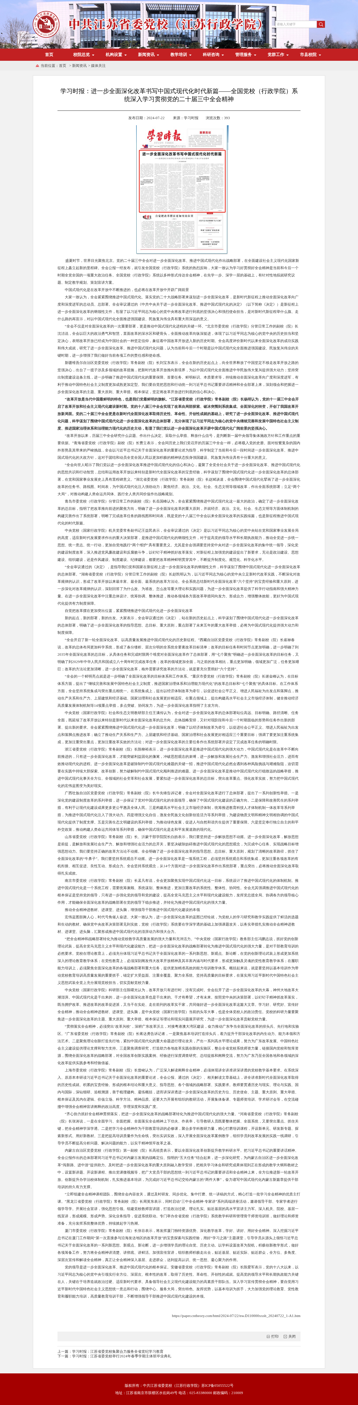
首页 (49, 54)
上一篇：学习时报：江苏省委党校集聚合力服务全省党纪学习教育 (110, 1351)
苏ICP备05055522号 (217, 1385)
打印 (275, 1336)
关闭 (292, 1336)
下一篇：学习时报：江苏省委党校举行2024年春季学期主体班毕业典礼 (114, 1356)
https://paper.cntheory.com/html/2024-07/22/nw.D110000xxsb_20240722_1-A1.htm (236, 1316)
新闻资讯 (79, 66)
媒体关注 (98, 66)
